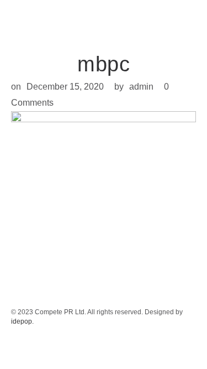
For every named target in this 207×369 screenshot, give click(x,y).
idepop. (22, 321)
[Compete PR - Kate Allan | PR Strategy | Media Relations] (27, 19)
